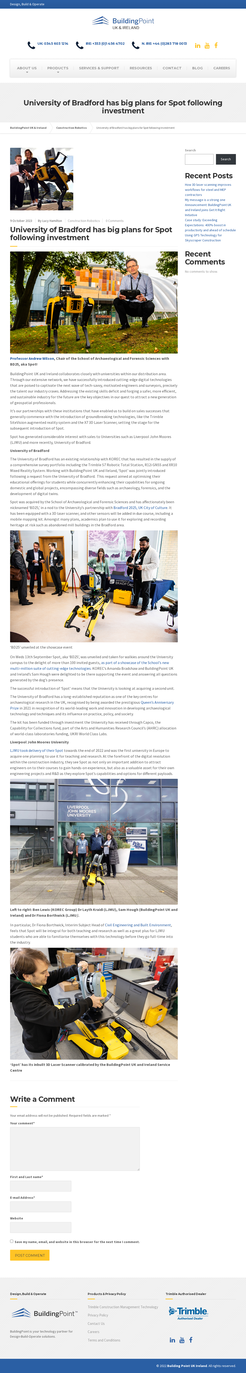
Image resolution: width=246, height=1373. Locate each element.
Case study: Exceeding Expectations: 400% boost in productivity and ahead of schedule (210, 225)
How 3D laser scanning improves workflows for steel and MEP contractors (208, 189)
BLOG (197, 68)
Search (190, 150)
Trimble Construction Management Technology (123, 1307)
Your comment (22, 1123)
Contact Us (96, 1323)
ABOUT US (27, 68)
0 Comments (115, 221)
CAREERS (221, 68)
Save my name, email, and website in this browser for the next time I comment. (77, 1242)
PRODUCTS (57, 68)
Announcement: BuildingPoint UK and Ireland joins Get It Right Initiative (208, 210)
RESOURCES (141, 68)
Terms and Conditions (104, 1340)
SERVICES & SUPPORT (99, 68)
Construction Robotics (84, 221)
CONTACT (172, 68)
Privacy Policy (98, 1315)
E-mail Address (22, 1197)
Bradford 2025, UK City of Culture (140, 507)
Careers (93, 1331)
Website (16, 1218)
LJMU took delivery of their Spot (36, 750)
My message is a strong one (205, 200)
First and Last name (26, 1177)
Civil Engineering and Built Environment (138, 924)
